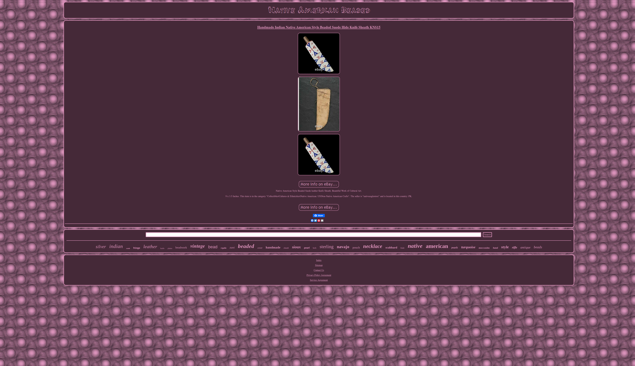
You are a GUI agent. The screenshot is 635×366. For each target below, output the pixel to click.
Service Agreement (319, 280)
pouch (356, 247)
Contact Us (319, 270)
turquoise (468, 247)
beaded (246, 246)
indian (116, 246)
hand (495, 248)
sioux (296, 247)
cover (259, 248)
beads (538, 247)
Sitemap (319, 265)
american (437, 246)
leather (150, 246)
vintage (197, 245)
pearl (307, 247)
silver (101, 246)
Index (318, 260)
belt (314, 248)
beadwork (181, 247)
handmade (273, 247)
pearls (454, 247)
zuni (232, 247)
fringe (136, 247)
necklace (372, 246)
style (505, 247)
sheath (286, 248)
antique (525, 247)
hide (402, 248)
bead (212, 246)
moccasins (484, 247)
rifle (514, 247)
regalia (223, 248)
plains (170, 248)
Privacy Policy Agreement (319, 275)
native (415, 246)
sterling (327, 246)
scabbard (391, 247)
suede (128, 248)
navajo (343, 246)
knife (162, 248)
